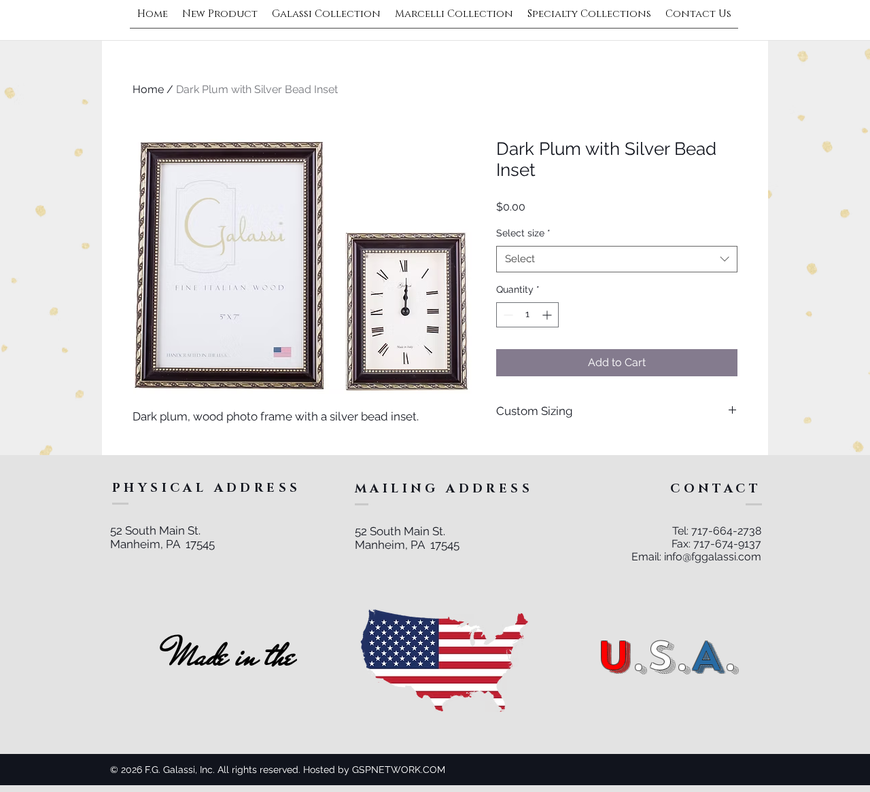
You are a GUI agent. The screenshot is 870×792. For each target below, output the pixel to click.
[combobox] (616, 259)
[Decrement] (506, 315)
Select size (523, 233)
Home (148, 89)
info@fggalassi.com (712, 556)
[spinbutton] (527, 315)
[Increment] (548, 315)
